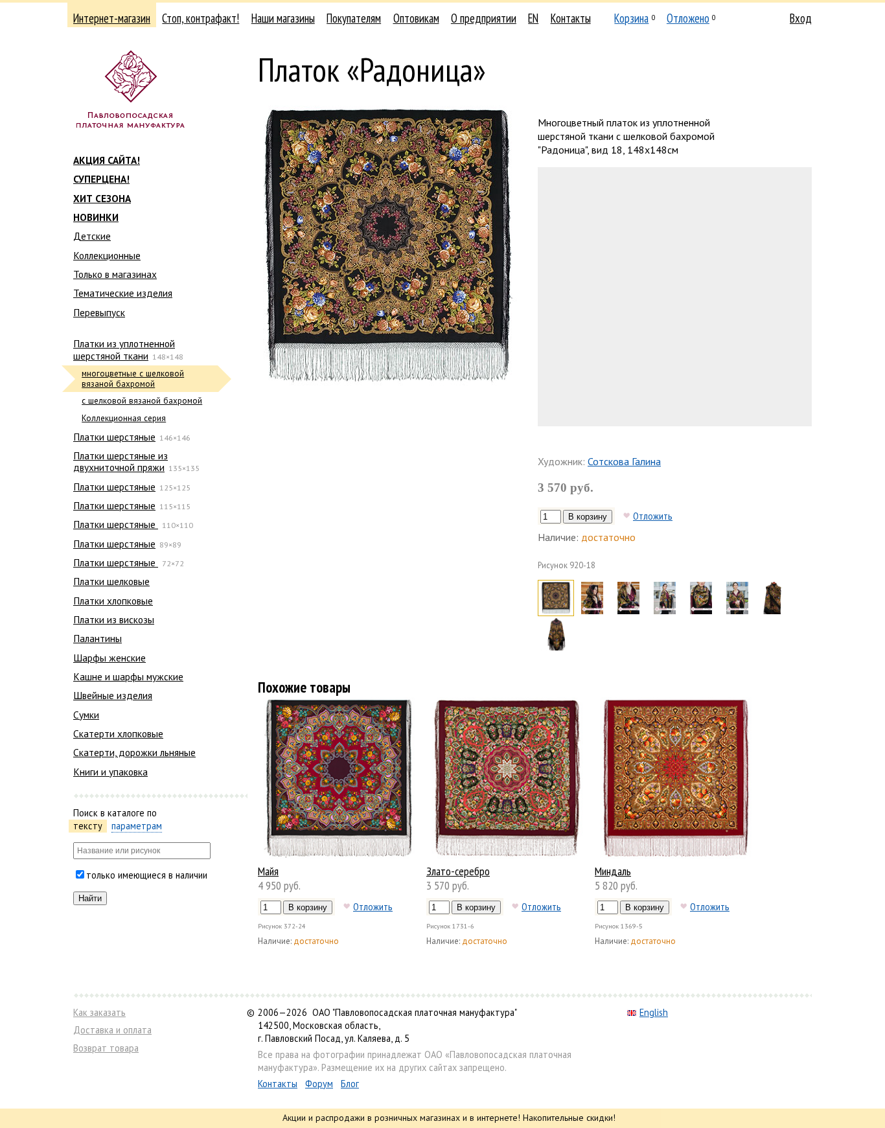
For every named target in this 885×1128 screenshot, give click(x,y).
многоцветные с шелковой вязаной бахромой (133, 378)
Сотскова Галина (624, 461)
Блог (350, 1083)
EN (533, 18)
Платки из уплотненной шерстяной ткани (124, 349)
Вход (801, 18)
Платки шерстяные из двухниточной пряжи (120, 461)
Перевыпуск (99, 312)
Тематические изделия (122, 292)
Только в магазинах (115, 274)
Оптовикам (416, 18)
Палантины (97, 638)
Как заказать (99, 1012)
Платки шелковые (111, 581)
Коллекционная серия (124, 418)
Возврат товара (106, 1048)
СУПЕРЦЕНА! (101, 178)
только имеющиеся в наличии (146, 875)
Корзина (631, 18)
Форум (319, 1083)
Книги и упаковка (110, 771)
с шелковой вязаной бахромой (142, 400)
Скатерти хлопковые (118, 733)
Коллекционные (107, 255)
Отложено (688, 18)
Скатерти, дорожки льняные (134, 752)
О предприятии (483, 18)
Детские (92, 235)
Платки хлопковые (113, 600)
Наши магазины (283, 18)
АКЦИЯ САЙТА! (106, 160)
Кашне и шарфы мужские (128, 676)
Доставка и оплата (112, 1030)
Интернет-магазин (111, 18)
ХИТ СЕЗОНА (102, 198)
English (653, 1012)
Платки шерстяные (114, 436)
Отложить (652, 515)
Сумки (86, 714)
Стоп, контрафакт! (200, 18)
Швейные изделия (112, 695)
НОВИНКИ (96, 217)
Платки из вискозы (113, 619)
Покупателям (354, 18)
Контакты (571, 18)
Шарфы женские (109, 657)
